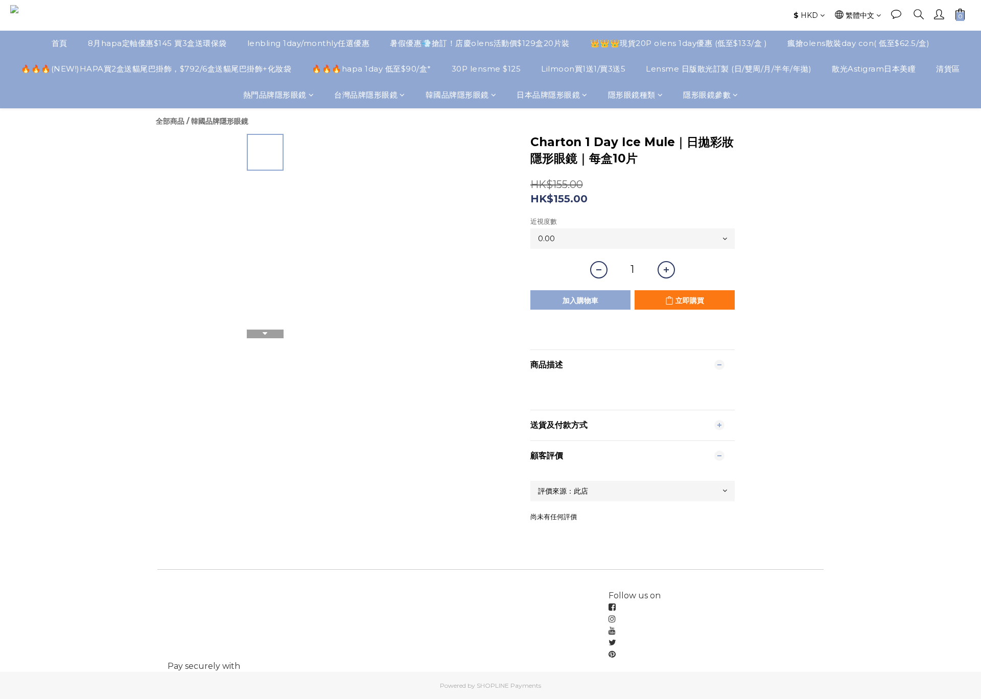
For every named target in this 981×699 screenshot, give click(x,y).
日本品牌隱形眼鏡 (548, 95)
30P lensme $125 (486, 69)
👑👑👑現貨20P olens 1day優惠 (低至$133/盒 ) (678, 43)
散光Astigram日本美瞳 (874, 69)
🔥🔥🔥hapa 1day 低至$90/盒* (371, 69)
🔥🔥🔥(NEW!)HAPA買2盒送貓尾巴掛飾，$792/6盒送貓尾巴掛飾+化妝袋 (156, 69)
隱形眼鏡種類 (632, 95)
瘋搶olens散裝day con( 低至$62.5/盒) (858, 43)
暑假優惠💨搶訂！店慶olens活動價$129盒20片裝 (480, 43)
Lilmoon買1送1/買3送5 (583, 69)
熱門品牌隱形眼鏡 (275, 95)
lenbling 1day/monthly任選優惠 (308, 43)
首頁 (59, 43)
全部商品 (170, 121)
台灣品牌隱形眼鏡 (366, 95)
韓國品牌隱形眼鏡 (457, 95)
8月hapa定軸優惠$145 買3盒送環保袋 (157, 43)
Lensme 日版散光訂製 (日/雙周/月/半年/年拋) (728, 69)
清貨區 (948, 69)
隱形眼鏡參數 (707, 95)
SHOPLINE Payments (509, 685)
